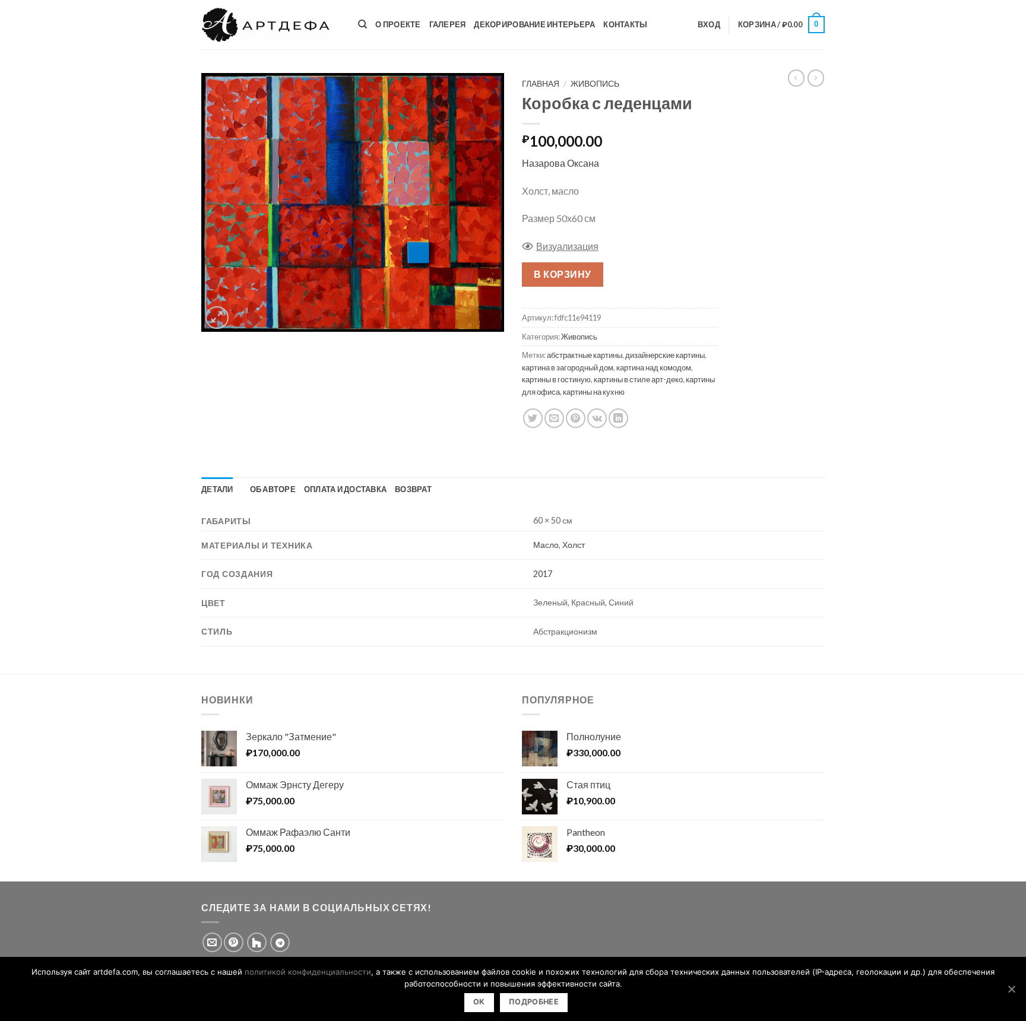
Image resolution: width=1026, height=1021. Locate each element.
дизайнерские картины (665, 355)
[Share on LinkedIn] (618, 418)
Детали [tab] (217, 489)
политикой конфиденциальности (308, 971)
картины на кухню (594, 392)
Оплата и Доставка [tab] (345, 489)
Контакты (625, 24)
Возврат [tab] (413, 489)
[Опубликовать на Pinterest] (575, 418)
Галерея (447, 24)
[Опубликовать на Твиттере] (533, 418)
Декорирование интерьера (534, 24)
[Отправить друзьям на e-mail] (554, 418)
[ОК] (1011, 989)
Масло (546, 545)
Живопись (595, 83)
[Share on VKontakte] (597, 418)
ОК (479, 1001)
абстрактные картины (584, 355)
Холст (573, 545)
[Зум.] (217, 317)
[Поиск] (362, 24)
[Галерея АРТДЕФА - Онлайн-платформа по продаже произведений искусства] (270, 24)
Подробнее (534, 1001)
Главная (540, 83)
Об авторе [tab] (273, 489)
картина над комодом (653, 367)
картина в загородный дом (567, 367)
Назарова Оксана (560, 163)
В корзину (562, 274)
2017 (542, 574)
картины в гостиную (556, 379)
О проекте (397, 24)
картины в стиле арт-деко (638, 379)
